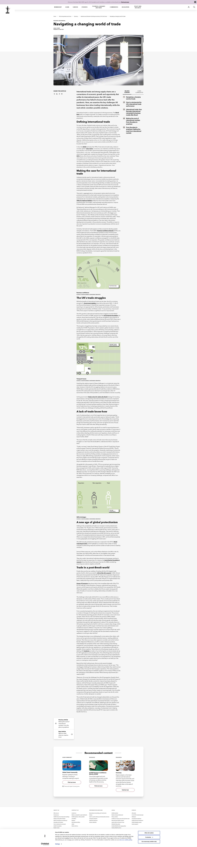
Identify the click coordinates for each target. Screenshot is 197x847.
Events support (135, 824)
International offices (76, 822)
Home (54, 16)
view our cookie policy (125, 839)
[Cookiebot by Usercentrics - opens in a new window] (45, 844)
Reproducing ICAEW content (118, 820)
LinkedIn (57, 94)
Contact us (74, 813)
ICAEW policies (115, 813)
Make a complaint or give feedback (79, 814)
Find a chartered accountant (60, 824)
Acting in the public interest (59, 818)
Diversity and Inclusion (58, 822)
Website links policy (116, 824)
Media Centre (56, 827)
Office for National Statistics (84, 200)
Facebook (59, 94)
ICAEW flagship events (136, 822)
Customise (148, 837)
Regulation (125, 7)
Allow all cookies (149, 832)
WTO (78, 156)
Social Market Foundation (111, 315)
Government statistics (90, 303)
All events (134, 813)
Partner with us (75, 826)
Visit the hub (125, 790)
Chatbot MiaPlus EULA (116, 827)
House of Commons (82, 583)
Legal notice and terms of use (118, 822)
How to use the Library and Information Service (99, 816)
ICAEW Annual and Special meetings (61, 816)
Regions (73, 820)
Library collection (92, 822)
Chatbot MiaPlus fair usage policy (119, 826)
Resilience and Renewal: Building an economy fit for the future (94, 16)
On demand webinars (136, 818)
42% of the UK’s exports (104, 573)
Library (90, 814)
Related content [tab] (127, 91)
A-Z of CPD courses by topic (137, 814)
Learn (67, 7)
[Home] (7, 10)
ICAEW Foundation (58, 826)
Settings (57, 844)
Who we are (56, 813)
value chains (89, 148)
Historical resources (93, 820)
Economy (76, 16)
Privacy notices (115, 816)
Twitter (54, 94)
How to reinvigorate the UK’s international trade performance (133, 104)
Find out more (125, 2)
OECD (84, 147)
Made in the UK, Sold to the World (97, 397)
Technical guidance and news (98, 7)
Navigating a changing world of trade (117, 16)
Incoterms (86, 651)
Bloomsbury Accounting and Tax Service (97, 813)
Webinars (134, 816)
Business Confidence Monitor (105, 230)
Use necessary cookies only (149, 841)
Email (62, 94)
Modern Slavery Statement (117, 814)
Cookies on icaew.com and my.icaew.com (120, 818)
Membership (58, 7)
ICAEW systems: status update (78, 816)
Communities (114, 7)
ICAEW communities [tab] (139, 91)
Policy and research (137, 7)
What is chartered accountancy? (60, 820)
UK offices (74, 818)
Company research (93, 818)
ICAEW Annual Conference (137, 820)
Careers (75, 7)
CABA (73, 824)
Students (85, 7)
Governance (56, 814)
